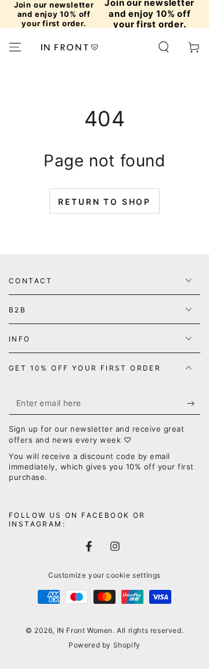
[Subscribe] (193, 403)
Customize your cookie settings (104, 575)
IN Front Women (85, 630)
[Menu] (15, 47)
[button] (164, 47)
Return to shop (104, 202)
